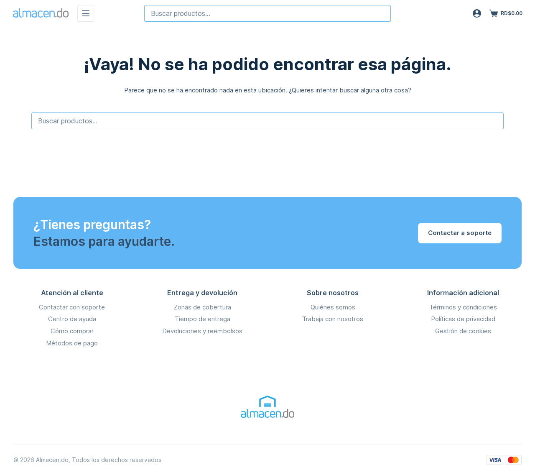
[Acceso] (477, 13)
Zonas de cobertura (202, 307)
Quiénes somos (333, 307)
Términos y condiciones (463, 307)
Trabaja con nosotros (332, 319)
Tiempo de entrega (202, 319)
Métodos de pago (72, 343)
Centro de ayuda (72, 319)
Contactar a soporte (460, 233)
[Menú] (85, 13)
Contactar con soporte (72, 307)
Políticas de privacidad (463, 319)
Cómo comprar (72, 331)
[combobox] (267, 13)
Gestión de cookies (463, 331)
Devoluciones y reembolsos (202, 331)
